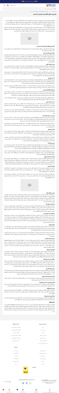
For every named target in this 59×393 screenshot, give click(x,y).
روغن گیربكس (43, 359)
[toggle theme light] (4, 5)
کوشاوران (16, 353)
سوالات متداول (43, 335)
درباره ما (43, 333)
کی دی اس (16, 351)
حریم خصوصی (43, 338)
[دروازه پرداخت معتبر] (25, 370)
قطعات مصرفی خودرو (16, 327)
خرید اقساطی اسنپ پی (43, 343)
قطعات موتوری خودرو (16, 330)
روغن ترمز (43, 356)
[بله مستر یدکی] (7, 5)
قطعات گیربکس (16, 333)
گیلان (16, 356)
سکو (16, 364)
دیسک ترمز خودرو (16, 341)
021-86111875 (45, 380)
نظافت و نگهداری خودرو (16, 335)
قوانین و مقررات (43, 341)
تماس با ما (43, 330)
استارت (43, 364)
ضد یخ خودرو (43, 351)
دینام (43, 361)
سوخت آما (16, 359)
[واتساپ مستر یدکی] (30, 383)
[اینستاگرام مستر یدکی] (26, 383)
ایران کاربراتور (16, 361)
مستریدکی (54, 11)
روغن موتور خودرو (43, 353)
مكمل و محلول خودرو (16, 338)
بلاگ (43, 327)
